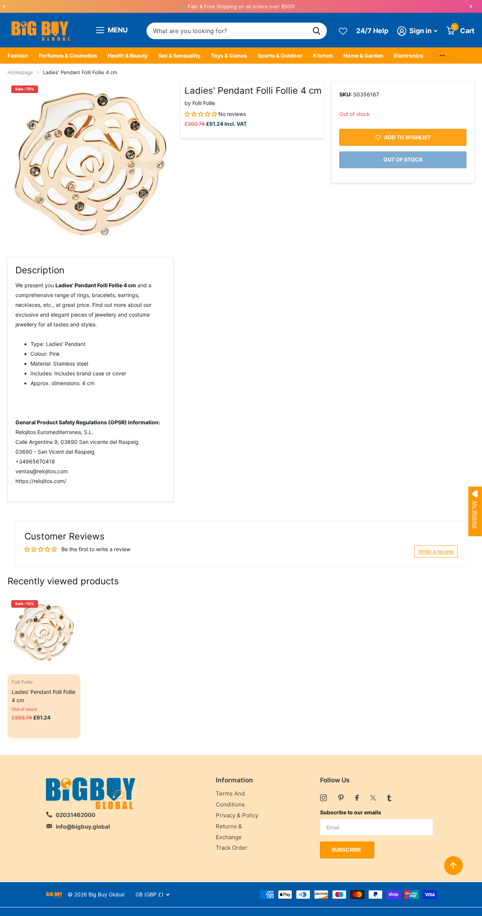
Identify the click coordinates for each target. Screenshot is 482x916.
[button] (4, 6)
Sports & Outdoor (280, 55)
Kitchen (323, 55)
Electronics (408, 55)
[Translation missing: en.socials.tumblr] (389, 797)
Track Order (231, 847)
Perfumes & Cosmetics (68, 55)
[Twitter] (373, 797)
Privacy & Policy (237, 815)
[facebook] (357, 798)
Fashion (18, 55)
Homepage (20, 72)
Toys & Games (229, 55)
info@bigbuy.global (83, 826)
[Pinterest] (341, 797)
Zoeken (316, 31)
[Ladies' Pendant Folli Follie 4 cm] (44, 632)
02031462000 (75, 814)
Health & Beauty (128, 55)
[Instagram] (323, 797)
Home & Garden (363, 55)
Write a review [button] (435, 551)
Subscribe (347, 849)
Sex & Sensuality (179, 55)
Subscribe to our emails (350, 812)
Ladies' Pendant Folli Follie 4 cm (43, 696)
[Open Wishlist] (343, 30)
